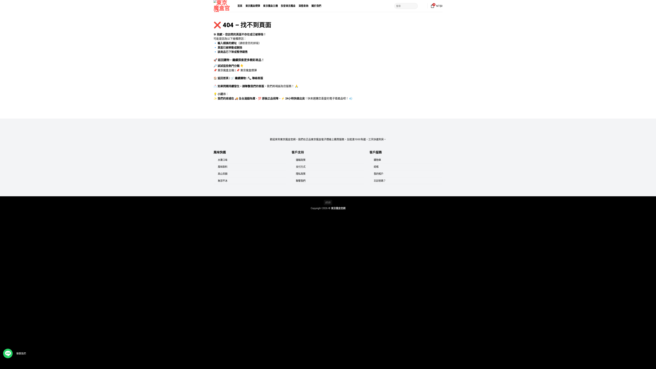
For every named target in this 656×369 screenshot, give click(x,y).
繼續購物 (240, 78)
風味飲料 (222, 166)
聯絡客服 (257, 78)
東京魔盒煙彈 (252, 5)
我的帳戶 (378, 173)
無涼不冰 (222, 180)
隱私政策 (300, 173)
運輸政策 (300, 160)
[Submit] (414, 6)
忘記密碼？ (380, 180)
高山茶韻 (222, 173)
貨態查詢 (303, 5)
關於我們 (316, 5)
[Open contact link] (8, 353)
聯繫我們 (300, 180)
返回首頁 (223, 78)
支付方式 (300, 166)
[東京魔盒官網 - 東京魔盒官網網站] (223, 6)
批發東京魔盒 (288, 5)
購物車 (377, 160)
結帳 (376, 166)
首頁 (239, 5)
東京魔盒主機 (270, 5)
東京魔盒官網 (338, 208)
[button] (423, 6)
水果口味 (222, 160)
